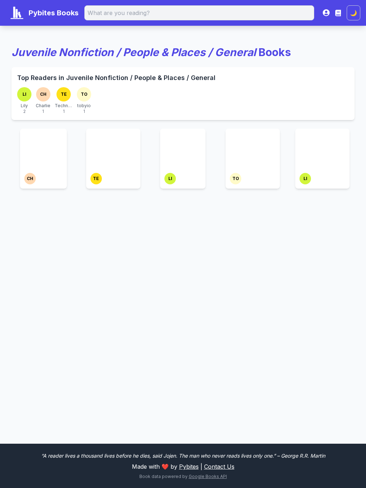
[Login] (326, 13)
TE (64, 94)
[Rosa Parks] (182, 137)
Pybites (189, 466)
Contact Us (219, 466)
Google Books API (208, 476)
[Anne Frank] (43, 137)
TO (84, 94)
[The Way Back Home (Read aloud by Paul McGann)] (322, 150)
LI (24, 94)
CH (43, 94)
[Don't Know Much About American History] (113, 150)
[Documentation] (338, 13)
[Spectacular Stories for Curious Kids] (253, 146)
